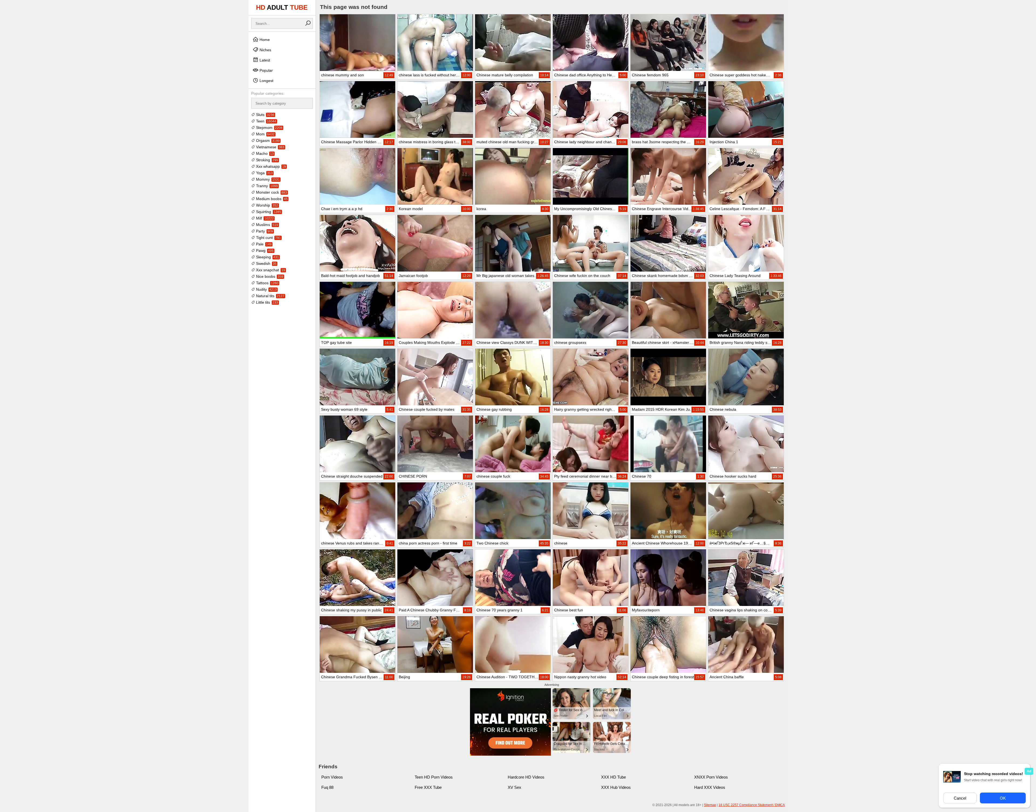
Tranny (266, 186)
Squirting (268, 212)
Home (264, 39)
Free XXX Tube (428, 787)
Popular (265, 70)
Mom (265, 134)
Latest (264, 60)
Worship (266, 205)
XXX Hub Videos (616, 787)
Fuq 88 (327, 787)
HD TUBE (282, 7)
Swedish (266, 263)
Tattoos (266, 283)
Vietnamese (269, 147)
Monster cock (271, 192)
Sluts (264, 114)
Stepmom (268, 127)
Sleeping (267, 257)
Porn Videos (332, 777)
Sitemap (710, 805)
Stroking (266, 160)
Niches (264, 50)
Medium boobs (271, 199)
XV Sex (514, 787)
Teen (265, 121)
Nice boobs (269, 276)
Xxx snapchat (270, 270)
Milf (264, 218)
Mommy (267, 179)
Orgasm (267, 140)
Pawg (264, 250)
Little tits (266, 302)
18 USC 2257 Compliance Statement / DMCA (751, 805)
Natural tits (269, 296)
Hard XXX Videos (709, 787)
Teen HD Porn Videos (434, 777)
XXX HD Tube (613, 777)
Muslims (266, 224)
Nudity (266, 289)
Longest (265, 80)
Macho (264, 153)
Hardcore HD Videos (526, 777)
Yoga (264, 173)
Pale (263, 244)
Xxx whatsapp (270, 166)
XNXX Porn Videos (711, 777)
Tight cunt (268, 237)
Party (264, 231)
